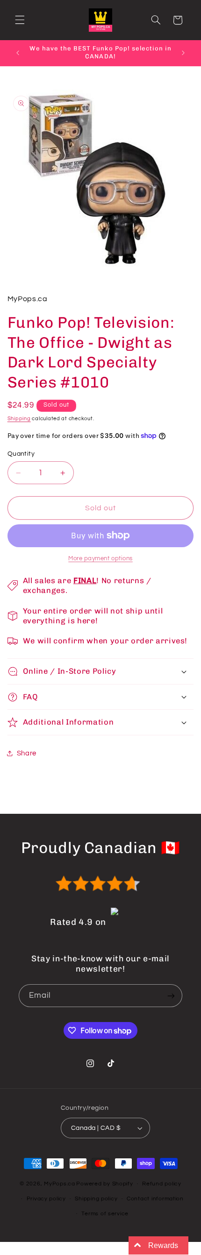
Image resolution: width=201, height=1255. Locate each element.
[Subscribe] (171, 995)
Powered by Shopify (104, 1183)
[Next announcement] (183, 52)
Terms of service (105, 1213)
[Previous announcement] (17, 52)
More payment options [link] (100, 559)
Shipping (19, 418)
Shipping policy (96, 1198)
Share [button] (26, 753)
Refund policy (161, 1183)
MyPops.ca (59, 1183)
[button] (19, 20)
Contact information (155, 1198)
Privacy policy (46, 1198)
